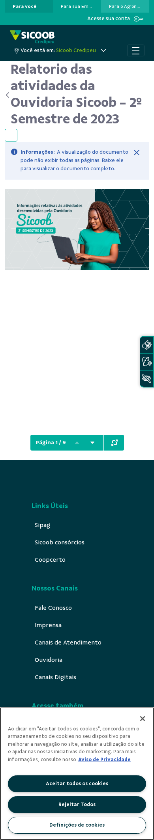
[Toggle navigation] (136, 50)
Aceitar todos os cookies (77, 783)
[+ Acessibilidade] (146, 379)
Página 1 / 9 (51, 442)
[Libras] (146, 345)
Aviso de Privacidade (104, 759)
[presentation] (29, 6)
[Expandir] (114, 443)
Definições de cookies (77, 825)
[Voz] (146, 362)
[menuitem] (24, 6)
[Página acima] (77, 443)
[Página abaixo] (92, 443)
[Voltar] (8, 95)
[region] (77, 773)
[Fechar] (136, 152)
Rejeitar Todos (77, 804)
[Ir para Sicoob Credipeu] (32, 37)
